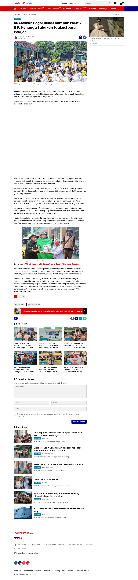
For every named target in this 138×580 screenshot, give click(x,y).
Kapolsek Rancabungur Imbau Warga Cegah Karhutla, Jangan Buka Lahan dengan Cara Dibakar (50, 369)
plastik (48, 91)
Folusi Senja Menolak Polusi (47, 479)
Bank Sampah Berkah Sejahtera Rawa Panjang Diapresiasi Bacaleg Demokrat (56, 494)
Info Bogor (18, 19)
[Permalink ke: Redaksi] (16, 37)
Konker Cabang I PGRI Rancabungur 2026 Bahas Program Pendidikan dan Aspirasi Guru (49, 345)
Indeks (70, 571)
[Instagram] (24, 563)
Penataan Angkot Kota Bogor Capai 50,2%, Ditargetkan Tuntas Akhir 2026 (24, 369)
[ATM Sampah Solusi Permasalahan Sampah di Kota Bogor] (23, 512)
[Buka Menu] (121, 4)
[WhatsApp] (85, 318)
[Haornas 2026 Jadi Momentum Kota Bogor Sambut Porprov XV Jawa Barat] (25, 334)
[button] (109, 3)
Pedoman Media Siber (32, 571)
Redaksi (21, 36)
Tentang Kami (58, 571)
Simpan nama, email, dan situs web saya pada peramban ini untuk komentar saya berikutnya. (48, 415)
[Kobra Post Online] (24, 3)
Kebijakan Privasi (82, 571)
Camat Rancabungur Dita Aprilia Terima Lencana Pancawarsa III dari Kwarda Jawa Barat (74, 345)
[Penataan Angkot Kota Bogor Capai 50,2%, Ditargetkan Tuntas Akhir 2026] (25, 358)
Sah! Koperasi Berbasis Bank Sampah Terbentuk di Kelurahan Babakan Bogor (58, 434)
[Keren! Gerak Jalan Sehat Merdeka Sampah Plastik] (23, 467)
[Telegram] (80, 318)
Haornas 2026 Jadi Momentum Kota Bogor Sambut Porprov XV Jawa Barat (24, 345)
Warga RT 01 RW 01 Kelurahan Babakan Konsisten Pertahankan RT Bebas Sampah (57, 449)
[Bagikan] (85, 37)
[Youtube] (28, 563)
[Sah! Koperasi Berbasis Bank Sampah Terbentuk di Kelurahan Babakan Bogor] (23, 436)
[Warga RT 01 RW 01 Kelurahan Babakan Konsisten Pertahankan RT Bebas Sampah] (23, 451)
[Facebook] (72, 318)
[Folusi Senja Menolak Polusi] (23, 482)
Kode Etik (17, 571)
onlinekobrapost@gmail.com (28, 553)
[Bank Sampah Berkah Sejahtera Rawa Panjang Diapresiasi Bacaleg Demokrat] (23, 497)
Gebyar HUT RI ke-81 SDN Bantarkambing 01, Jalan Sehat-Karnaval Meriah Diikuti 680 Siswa (73, 369)
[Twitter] (76, 318)
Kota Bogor (29, 198)
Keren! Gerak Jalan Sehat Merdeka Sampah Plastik (58, 464)
